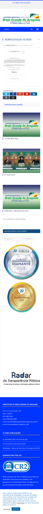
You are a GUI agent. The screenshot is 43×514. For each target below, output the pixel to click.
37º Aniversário (21, 5)
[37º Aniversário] (21, 161)
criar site (16, 477)
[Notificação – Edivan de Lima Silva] (21, 197)
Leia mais (20, 503)
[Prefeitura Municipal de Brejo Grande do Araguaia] (21, 18)
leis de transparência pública (12, 485)
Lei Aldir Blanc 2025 (11, 139)
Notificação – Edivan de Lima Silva (16, 211)
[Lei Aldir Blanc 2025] (21, 125)
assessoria (18, 479)
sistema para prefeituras (30, 477)
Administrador (11, 45)
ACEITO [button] (16, 509)
